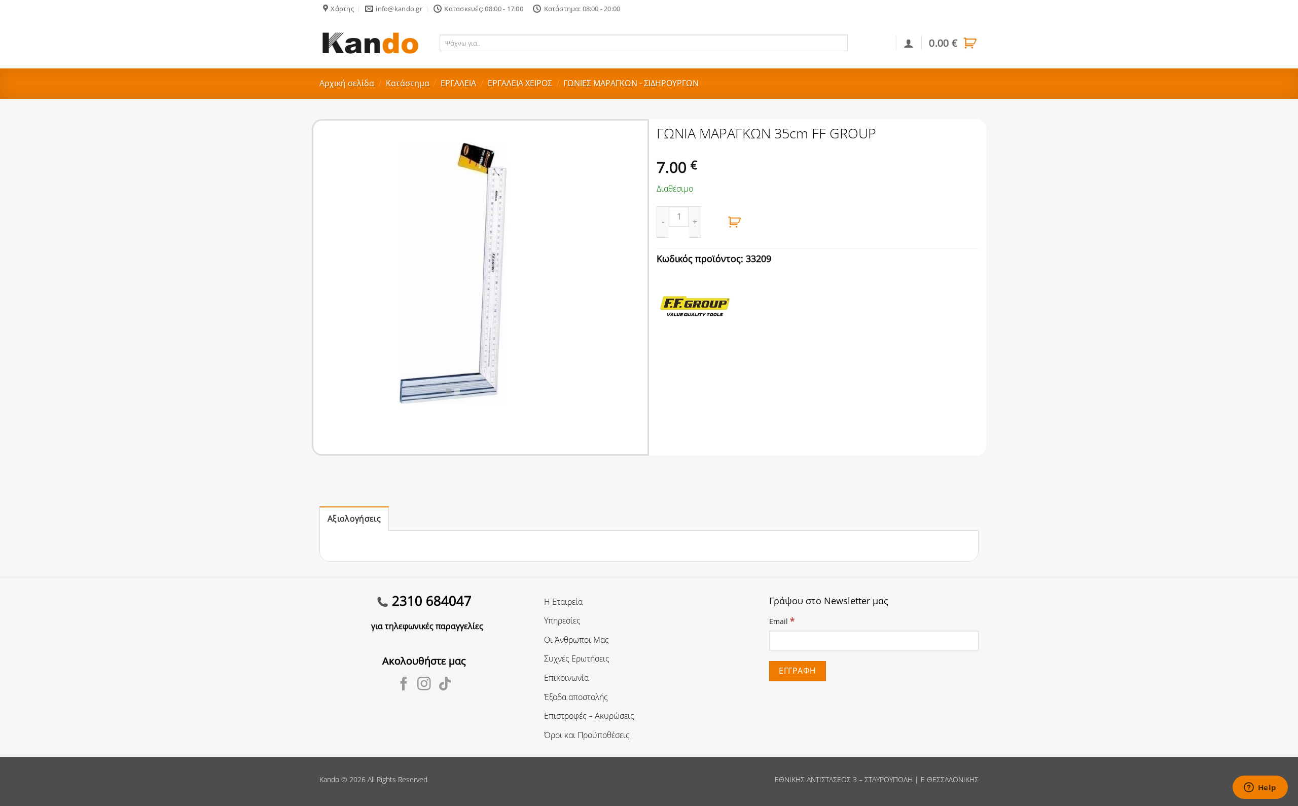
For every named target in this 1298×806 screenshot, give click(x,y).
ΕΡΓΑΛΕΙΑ (458, 83)
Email (782, 621)
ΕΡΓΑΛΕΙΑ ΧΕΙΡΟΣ (520, 83)
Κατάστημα (407, 83)
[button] (954, 43)
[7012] (734, 222)
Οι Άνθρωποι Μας (576, 639)
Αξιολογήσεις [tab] (354, 518)
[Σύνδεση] (909, 43)
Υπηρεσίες (562, 620)
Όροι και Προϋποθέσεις (587, 735)
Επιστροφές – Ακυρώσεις (589, 715)
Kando (329, 779)
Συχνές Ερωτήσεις (576, 658)
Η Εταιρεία (563, 601)
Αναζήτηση (870, 42)
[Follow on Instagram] (424, 684)
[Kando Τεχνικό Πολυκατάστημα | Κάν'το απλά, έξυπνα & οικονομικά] (370, 42)
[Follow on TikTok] (445, 684)
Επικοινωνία (566, 677)
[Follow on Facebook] (404, 684)
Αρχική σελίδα (346, 83)
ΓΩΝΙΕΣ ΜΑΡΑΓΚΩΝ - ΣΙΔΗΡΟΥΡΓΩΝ (631, 83)
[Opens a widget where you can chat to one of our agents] (1260, 788)
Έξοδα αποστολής (576, 697)
